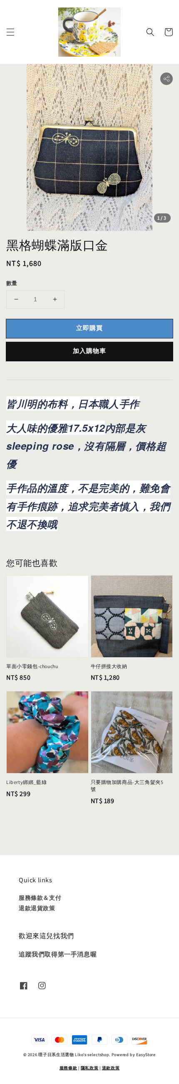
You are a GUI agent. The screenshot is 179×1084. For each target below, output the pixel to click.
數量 (11, 283)
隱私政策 (90, 1068)
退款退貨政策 (37, 908)
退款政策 (111, 1068)
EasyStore (145, 1054)
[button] (10, 32)
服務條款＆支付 (40, 897)
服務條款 (68, 1068)
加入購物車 (89, 351)
